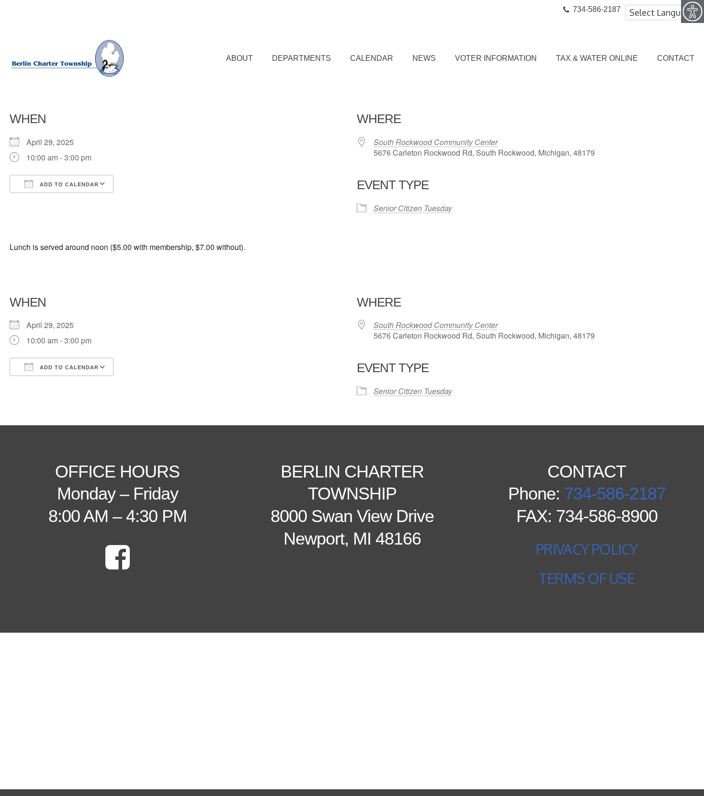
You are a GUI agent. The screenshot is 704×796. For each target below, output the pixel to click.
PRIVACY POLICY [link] (587, 549)
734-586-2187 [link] (615, 493)
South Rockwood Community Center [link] (436, 142)
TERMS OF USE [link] (587, 578)
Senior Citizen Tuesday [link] (413, 208)
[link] (692, 11)
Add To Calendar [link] (68, 184)
